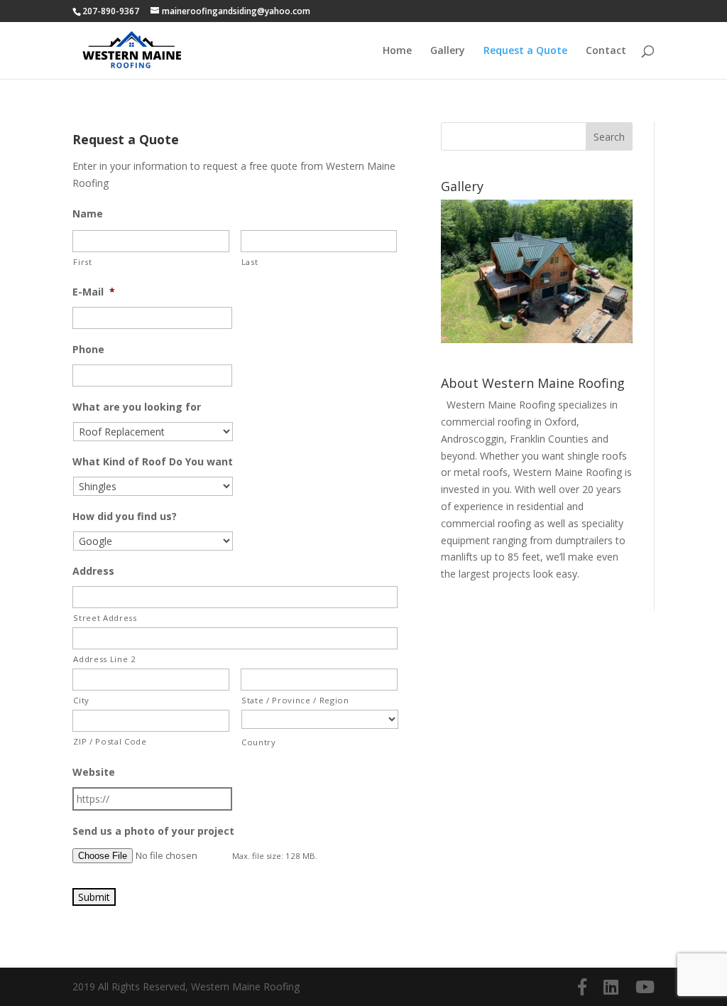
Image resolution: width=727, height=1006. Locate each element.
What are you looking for (136, 407)
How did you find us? (124, 516)
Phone (88, 349)
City (81, 700)
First (82, 261)
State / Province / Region (295, 700)
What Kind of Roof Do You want (152, 461)
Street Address (104, 617)
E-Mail (93, 292)
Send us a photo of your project (153, 831)
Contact (606, 51)
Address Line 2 (104, 659)
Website (93, 772)
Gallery (447, 51)
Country (258, 742)
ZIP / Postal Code (109, 741)
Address (93, 571)
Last (249, 261)
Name (87, 213)
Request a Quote (525, 51)
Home (397, 51)
